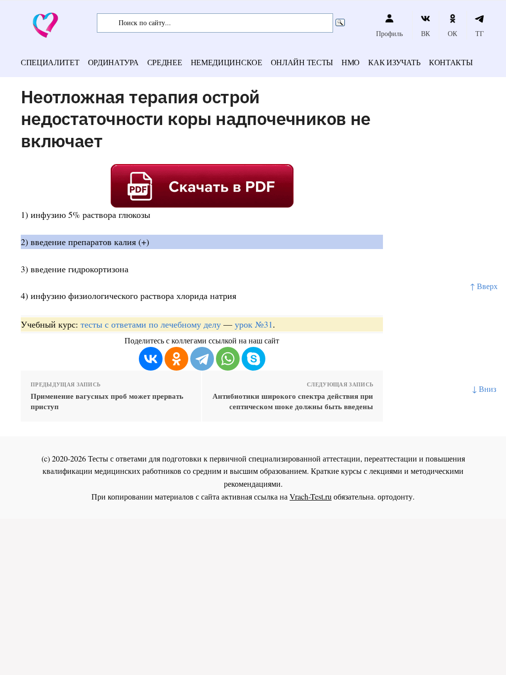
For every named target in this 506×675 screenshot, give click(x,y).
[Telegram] (202, 359)
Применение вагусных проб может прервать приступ (107, 401)
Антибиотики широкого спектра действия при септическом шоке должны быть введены (292, 401)
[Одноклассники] (176, 359)
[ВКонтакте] (151, 359)
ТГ (479, 33)
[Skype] (253, 359)
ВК (425, 33)
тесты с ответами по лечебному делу (151, 324)
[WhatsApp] (228, 359)
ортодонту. (396, 496)
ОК (452, 33)
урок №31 (254, 324)
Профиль (389, 33)
